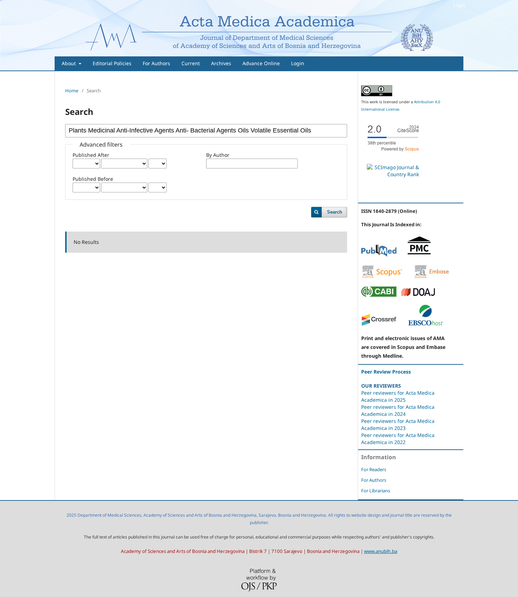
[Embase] (431, 276)
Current (190, 63)
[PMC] (419, 255)
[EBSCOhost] (425, 324)
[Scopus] (382, 276)
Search (334, 212)
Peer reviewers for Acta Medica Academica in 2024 (397, 410)
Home (71, 90)
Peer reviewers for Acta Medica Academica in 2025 (397, 396)
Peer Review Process (386, 371)
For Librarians (375, 490)
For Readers (373, 469)
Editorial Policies (112, 63)
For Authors (156, 63)
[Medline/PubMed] (378, 255)
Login (297, 63)
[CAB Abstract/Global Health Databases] (378, 294)
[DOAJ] (418, 294)
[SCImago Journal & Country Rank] (393, 174)
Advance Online (261, 63)
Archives (221, 63)
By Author (217, 155)
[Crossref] (378, 324)
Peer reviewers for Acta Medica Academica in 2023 (397, 424)
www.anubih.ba (380, 551)
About (69, 63)
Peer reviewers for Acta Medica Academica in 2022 (397, 438)
